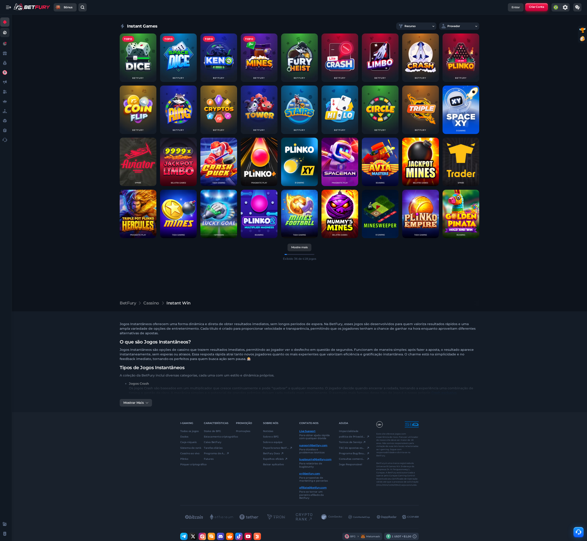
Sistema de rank (188, 447)
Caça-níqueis (188, 442)
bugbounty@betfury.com (315, 459)
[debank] (257, 536)
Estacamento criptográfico (217, 436)
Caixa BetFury (212, 442)
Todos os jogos (188, 431)
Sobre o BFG (271, 436)
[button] (138, 57)
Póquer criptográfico (188, 464)
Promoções (243, 431)
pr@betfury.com (309, 473)
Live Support (307, 431)
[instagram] (202, 536)
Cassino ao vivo (188, 453)
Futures (208, 458)
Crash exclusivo (444, 393)
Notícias (268, 431)
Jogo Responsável (350, 464)
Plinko (184, 458)
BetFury (128, 303)
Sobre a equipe (272, 442)
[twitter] (193, 536)
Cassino (151, 303)
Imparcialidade (348, 431)
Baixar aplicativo (273, 464)
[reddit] (229, 536)
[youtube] (248, 536)
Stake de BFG (212, 431)
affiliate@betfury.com (313, 487)
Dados (184, 436)
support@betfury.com (313, 445)
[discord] (220, 536)
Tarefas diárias (213, 447)
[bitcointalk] (211, 536)
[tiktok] (239, 536)
